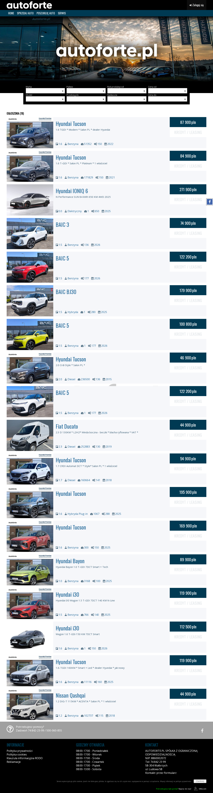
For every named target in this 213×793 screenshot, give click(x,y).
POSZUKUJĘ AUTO (46, 13)
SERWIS (62, 13)
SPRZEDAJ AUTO (25, 13)
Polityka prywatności (19, 751)
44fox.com (202, 789)
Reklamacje (14, 762)
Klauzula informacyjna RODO (25, 758)
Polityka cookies (17, 754)
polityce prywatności (183, 781)
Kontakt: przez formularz (161, 773)
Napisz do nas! (173, 788)
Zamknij (200, 781)
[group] (106, 49)
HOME (11, 13)
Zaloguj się (198, 5)
